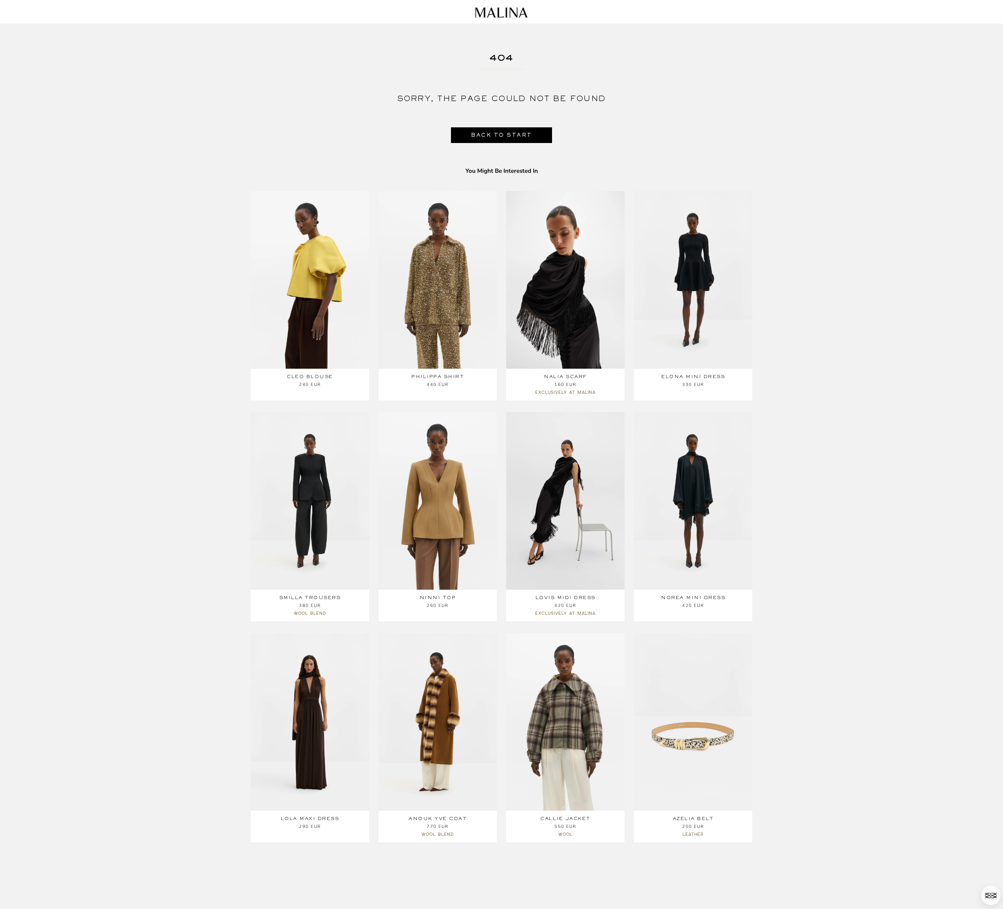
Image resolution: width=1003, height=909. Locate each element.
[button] (991, 895)
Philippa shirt (437, 376)
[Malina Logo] (501, 12)
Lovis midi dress (566, 597)
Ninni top (438, 597)
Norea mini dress (693, 597)
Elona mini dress (693, 376)
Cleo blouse (310, 376)
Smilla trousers (310, 597)
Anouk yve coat (438, 818)
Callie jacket (565, 818)
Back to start (501, 135)
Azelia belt (693, 818)
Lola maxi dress (310, 818)
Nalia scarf (565, 376)
